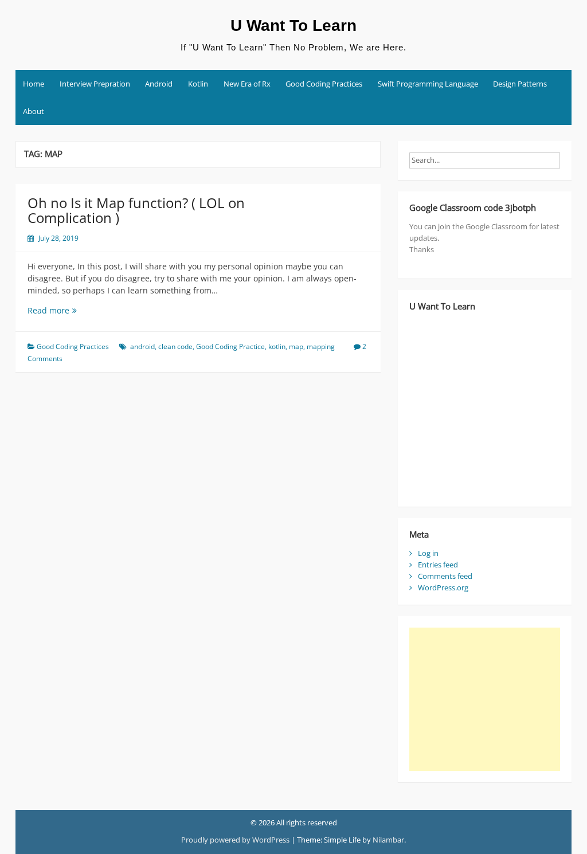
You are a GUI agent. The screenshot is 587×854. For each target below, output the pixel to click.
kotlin (276, 346)
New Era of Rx (247, 84)
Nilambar (388, 840)
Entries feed (438, 564)
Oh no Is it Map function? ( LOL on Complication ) (136, 210)
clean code (175, 346)
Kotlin (198, 84)
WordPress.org (443, 587)
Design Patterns (520, 84)
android (142, 346)
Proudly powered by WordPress (235, 840)
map (296, 346)
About (33, 111)
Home (33, 84)
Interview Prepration (95, 84)
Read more (73, 310)
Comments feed (445, 576)
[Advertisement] (484, 699)
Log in (428, 553)
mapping (321, 346)
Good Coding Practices (323, 84)
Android (159, 84)
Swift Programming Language (428, 84)
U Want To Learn (293, 25)
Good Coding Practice (230, 346)
